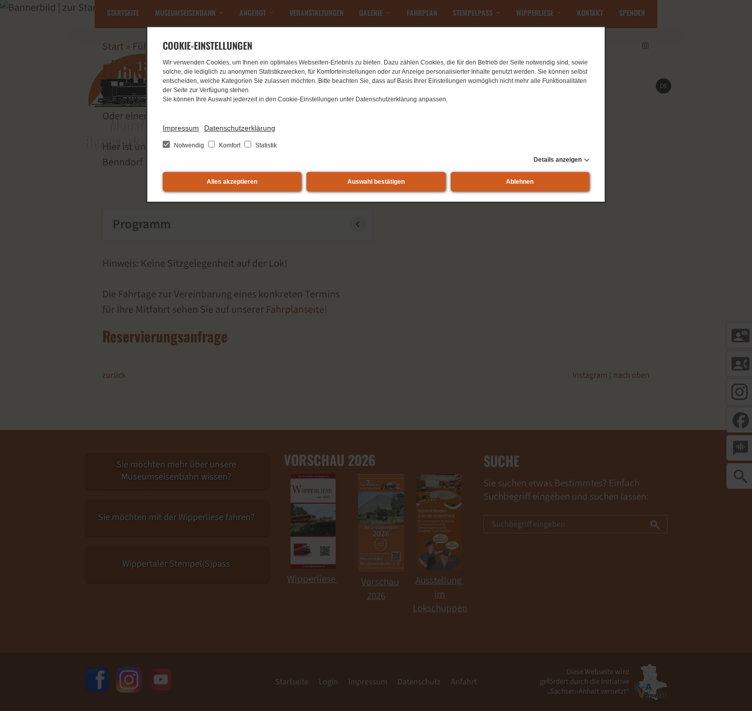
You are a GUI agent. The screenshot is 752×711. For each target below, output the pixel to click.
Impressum (181, 128)
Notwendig (189, 145)
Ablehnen (520, 181)
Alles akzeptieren (232, 181)
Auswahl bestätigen (376, 181)
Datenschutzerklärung (239, 128)
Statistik (265, 145)
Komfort (229, 145)
